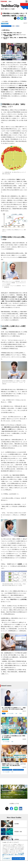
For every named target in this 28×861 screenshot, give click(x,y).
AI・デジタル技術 (10, 713)
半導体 (17, 26)
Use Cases (5, 739)
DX (13, 26)
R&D (4, 713)
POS (12, 771)
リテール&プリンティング (18, 769)
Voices (5, 711)
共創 (16, 713)
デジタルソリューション (6, 26)
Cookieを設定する (6, 858)
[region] (14, 850)
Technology (5, 23)
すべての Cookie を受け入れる (18, 858)
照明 (12, 741)
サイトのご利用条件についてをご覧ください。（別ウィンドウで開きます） (13, 854)
